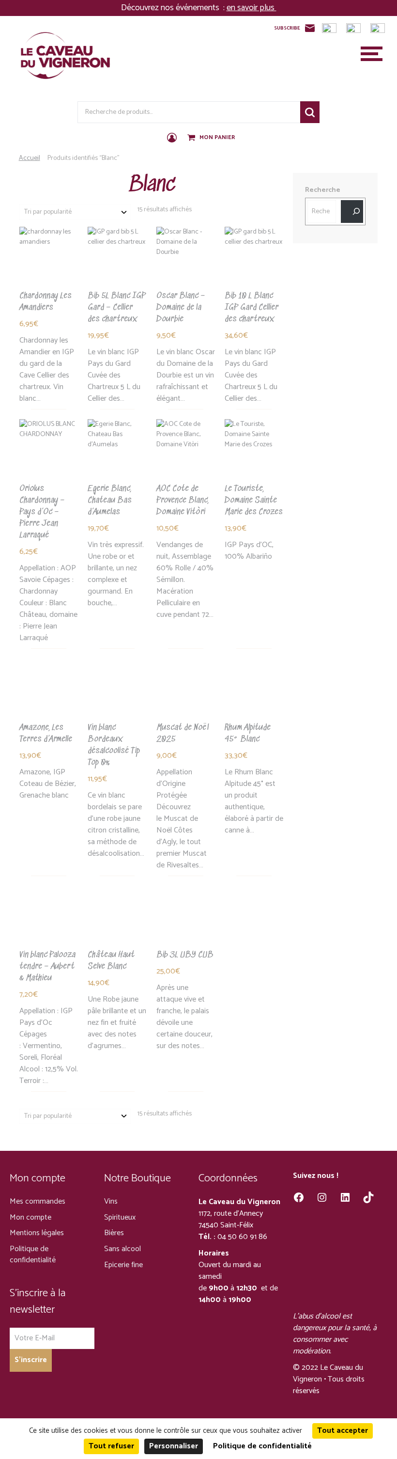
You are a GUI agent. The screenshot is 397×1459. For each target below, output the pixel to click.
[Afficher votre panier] (192, 138)
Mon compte (30, 1217)
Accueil (29, 158)
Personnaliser (173, 1446)
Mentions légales (37, 1232)
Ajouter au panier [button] (48, 297)
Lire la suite (179, 297)
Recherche (310, 112)
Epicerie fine (123, 1264)
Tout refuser (111, 1446)
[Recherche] (352, 211)
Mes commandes (37, 1201)
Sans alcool (122, 1248)
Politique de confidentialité (33, 1254)
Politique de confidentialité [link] (262, 1446)
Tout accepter (342, 1430)
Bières (114, 1232)
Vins (111, 1201)
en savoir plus (251, 7)
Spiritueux (120, 1217)
